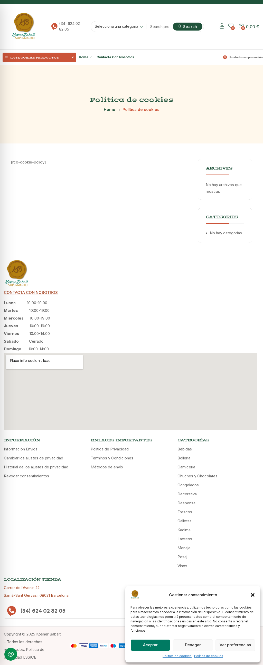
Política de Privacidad (110, 449)
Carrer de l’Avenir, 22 (22, 587)
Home (83, 57)
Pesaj (182, 556)
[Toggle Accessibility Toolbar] (11, 654)
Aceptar (150, 644)
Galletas (184, 520)
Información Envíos (20, 449)
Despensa (186, 502)
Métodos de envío (107, 467)
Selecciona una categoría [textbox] (116, 26)
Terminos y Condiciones (112, 458)
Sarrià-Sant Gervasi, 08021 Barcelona (36, 595)
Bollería (183, 458)
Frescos (184, 511)
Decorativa (187, 493)
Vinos (182, 565)
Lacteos (184, 538)
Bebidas (184, 449)
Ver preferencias (235, 644)
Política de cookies (177, 656)
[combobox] (117, 27)
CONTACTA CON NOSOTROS (31, 292)
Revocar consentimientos (26, 476)
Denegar (193, 644)
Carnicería (186, 467)
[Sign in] (221, 27)
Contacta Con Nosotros (115, 57)
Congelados (188, 485)
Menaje (184, 547)
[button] (252, 594)
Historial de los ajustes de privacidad (36, 467)
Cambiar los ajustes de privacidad (33, 458)
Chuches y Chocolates (197, 476)
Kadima (184, 529)
